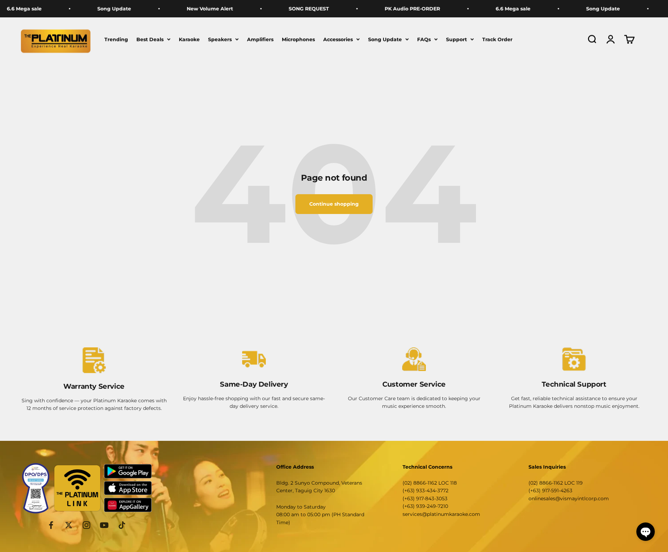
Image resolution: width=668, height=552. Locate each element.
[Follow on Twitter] (68, 525)
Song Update (96, 9)
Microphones (298, 39)
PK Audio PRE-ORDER (394, 9)
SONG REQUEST (291, 9)
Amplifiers (260, 39)
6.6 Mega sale (495, 9)
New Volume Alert (192, 9)
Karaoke (189, 39)
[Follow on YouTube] (104, 525)
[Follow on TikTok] (122, 525)
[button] (645, 531)
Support (456, 39)
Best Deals (150, 39)
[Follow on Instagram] (86, 525)
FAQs (424, 39)
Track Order (497, 39)
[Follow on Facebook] (51, 525)
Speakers (220, 39)
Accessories (338, 39)
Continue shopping (334, 204)
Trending (116, 39)
